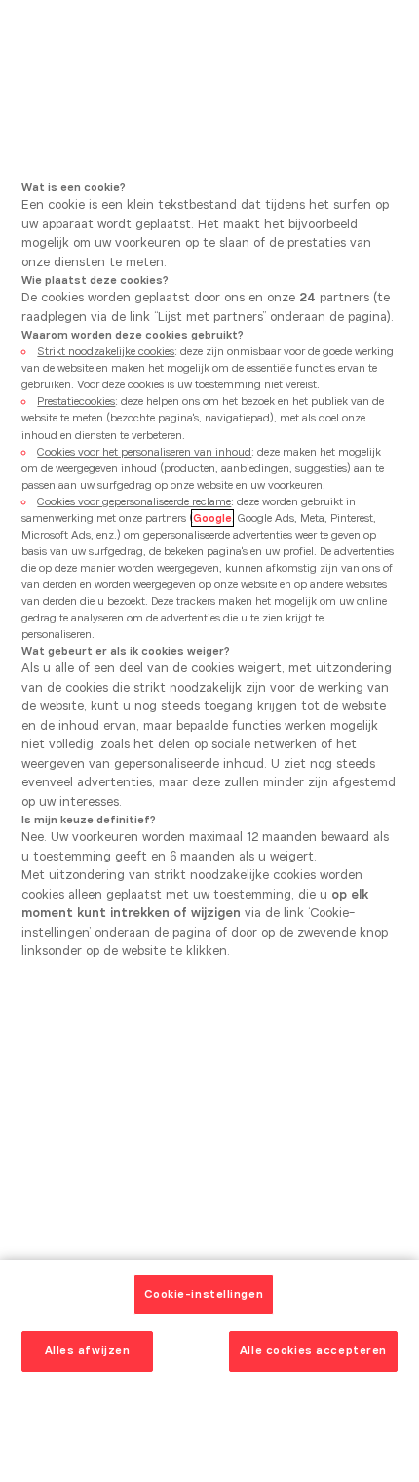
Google (212, 518)
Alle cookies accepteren (313, 1350)
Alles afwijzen (88, 1350)
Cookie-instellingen (203, 1294)
